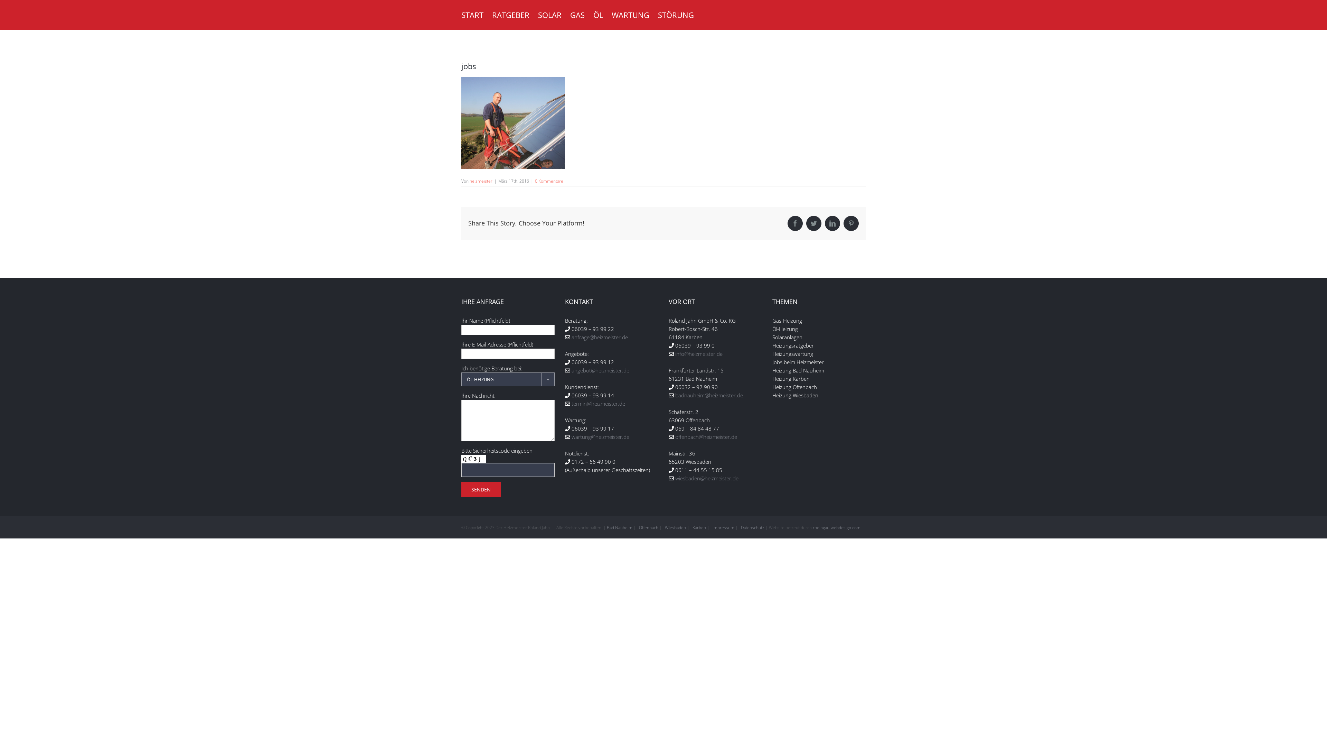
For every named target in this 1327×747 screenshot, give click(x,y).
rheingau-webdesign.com (836, 528)
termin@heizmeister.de (598, 403)
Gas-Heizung (787, 320)
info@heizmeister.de (699, 353)
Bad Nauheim (619, 528)
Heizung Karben (791, 378)
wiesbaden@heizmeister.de (706, 478)
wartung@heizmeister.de (600, 436)
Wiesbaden (675, 528)
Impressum (723, 528)
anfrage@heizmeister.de (600, 337)
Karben (699, 528)
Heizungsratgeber (793, 345)
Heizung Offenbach (794, 387)
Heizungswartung (792, 353)
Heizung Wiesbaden (795, 395)
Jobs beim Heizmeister (798, 362)
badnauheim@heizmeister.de (709, 395)
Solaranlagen (787, 337)
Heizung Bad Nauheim (798, 370)
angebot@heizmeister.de (600, 370)
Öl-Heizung (785, 328)
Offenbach (648, 528)
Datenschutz (752, 528)
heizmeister (481, 181)
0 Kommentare (549, 181)
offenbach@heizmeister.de (706, 436)
